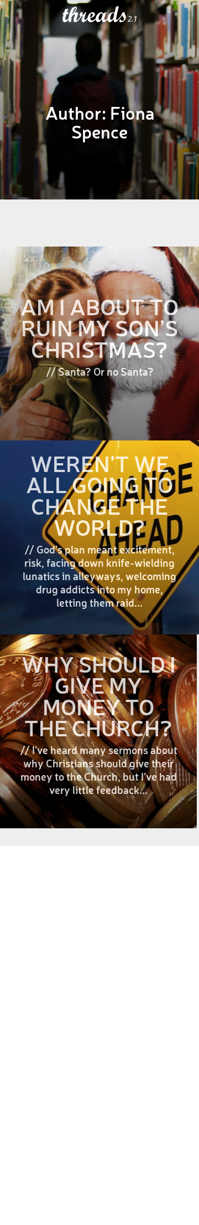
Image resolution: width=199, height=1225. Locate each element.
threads (95, 15)
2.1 (132, 19)
